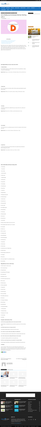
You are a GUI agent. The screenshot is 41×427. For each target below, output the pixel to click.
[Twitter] (38, 0)
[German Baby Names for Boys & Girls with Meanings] (5, 382)
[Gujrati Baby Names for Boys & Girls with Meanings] (23, 382)
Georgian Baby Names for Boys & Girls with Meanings (22, 378)
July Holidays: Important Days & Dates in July (34, 33)
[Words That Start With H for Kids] (3, 410)
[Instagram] (37, 0)
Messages (32, 7)
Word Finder (3, 9)
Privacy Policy (21, 426)
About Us (18, 426)
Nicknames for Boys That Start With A (22, 406)
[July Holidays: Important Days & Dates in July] (34, 31)
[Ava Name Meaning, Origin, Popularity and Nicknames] (29, 46)
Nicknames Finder (33, 426)
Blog (8, 9)
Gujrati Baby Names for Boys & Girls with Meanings (22, 386)
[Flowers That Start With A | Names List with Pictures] (3, 402)
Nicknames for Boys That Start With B (22, 409)
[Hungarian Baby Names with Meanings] (29, 43)
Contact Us (28, 426)
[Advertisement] (13, 36)
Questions (37, 426)
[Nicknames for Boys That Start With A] (16, 406)
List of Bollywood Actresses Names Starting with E (21, 359)
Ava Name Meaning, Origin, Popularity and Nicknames (35, 46)
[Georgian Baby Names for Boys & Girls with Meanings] (23, 374)
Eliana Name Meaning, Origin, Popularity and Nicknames (36, 39)
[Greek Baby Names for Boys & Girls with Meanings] (14, 382)
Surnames (12, 7)
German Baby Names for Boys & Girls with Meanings (5, 386)
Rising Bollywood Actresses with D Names (6, 42)
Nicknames (8, 7)
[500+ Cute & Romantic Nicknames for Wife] (16, 402)
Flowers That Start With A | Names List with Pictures (8, 402)
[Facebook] (35, 0)
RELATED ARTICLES (3, 369)
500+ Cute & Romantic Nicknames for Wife (22, 402)
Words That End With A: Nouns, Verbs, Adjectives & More (9, 406)
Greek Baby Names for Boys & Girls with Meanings (13, 386)
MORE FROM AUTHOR (10, 369)
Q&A (11, 9)
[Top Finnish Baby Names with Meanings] (5, 374)
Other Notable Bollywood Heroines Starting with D (7, 41)
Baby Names (3, 7)
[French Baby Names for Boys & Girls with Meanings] (14, 374)
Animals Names (23, 7)
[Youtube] (39, 0)
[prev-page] (1, 387)
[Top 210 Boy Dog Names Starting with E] (29, 37)
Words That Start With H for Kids (9, 409)
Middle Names (17, 7)
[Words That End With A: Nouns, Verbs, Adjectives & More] (3, 406)
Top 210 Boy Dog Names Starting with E (35, 36)
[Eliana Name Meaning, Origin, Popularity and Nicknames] (29, 40)
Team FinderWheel (4, 18)
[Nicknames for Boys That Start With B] (16, 410)
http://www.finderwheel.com (9, 364)
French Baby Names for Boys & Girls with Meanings (14, 378)
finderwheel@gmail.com (18, 423)
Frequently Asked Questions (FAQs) (6, 43)
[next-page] (2, 387)
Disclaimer (25, 426)
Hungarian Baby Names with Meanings (35, 43)
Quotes (28, 7)
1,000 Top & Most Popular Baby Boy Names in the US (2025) (6, 359)
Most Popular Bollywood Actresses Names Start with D (8, 40)
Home (15, 426)
